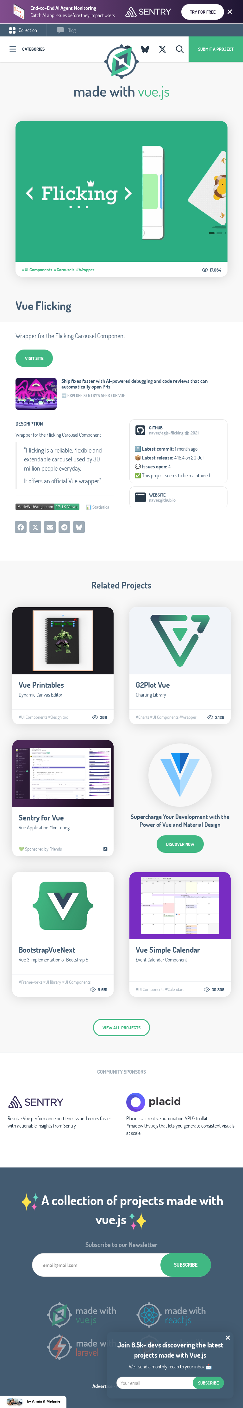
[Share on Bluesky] (79, 527)
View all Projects (121, 1028)
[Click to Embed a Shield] (47, 506)
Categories (33, 49)
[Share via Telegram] (64, 527)
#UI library (52, 982)
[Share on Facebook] (21, 527)
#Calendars (174, 989)
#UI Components (37, 269)
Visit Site (34, 358)
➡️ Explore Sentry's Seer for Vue (93, 395)
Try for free (202, 12)
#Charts (142, 717)
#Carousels (64, 269)
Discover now (180, 844)
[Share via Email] (50, 527)
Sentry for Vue (41, 817)
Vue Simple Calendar (168, 949)
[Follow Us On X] (162, 49)
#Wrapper (85, 269)
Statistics (100, 507)
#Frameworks (30, 982)
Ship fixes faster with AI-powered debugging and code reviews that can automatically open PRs (134, 383)
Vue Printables (41, 684)
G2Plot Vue (153, 684)
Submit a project (216, 49)
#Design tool (58, 717)
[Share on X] (35, 527)
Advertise (102, 1386)
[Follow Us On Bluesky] (145, 49)
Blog (71, 30)
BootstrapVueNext (47, 949)
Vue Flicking (43, 305)
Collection (27, 30)
